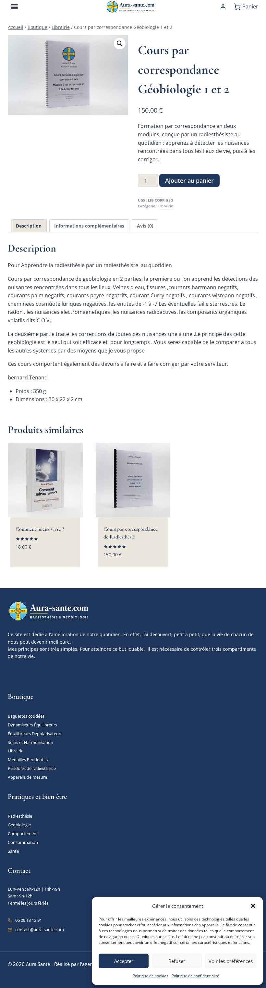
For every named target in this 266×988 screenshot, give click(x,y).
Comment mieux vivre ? (40, 529)
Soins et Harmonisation (30, 742)
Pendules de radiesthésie (32, 768)
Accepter (123, 961)
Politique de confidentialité (195, 976)
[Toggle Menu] (14, 6)
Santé (13, 851)
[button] (253, 906)
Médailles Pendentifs (28, 759)
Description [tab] (29, 226)
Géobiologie (19, 825)
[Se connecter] (222, 6)
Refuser (176, 961)
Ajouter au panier (189, 180)
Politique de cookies (150, 976)
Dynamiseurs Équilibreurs (32, 725)
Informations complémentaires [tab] (89, 226)
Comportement (23, 833)
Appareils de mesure (27, 777)
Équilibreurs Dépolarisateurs (35, 733)
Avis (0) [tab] (145, 226)
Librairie (165, 206)
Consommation (23, 842)
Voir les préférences (231, 961)
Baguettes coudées (26, 716)
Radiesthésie (20, 816)
